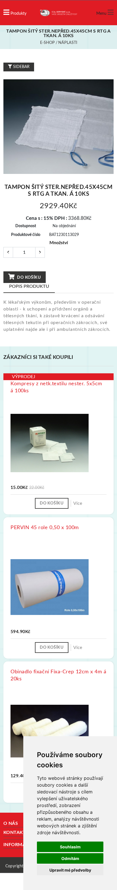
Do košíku (28, 278)
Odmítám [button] (70, 858)
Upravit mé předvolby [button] (70, 870)
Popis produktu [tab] (29, 286)
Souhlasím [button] (70, 846)
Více (77, 503)
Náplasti (67, 43)
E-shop (47, 43)
